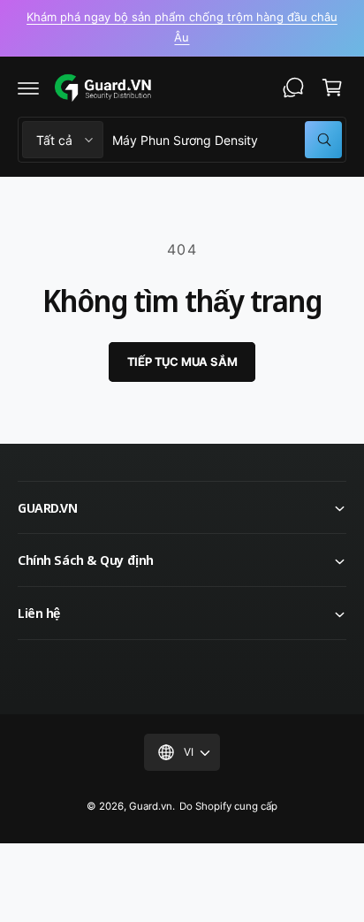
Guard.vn (150, 806)
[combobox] (227, 140)
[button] (28, 87)
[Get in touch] (293, 87)
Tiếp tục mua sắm (182, 361)
